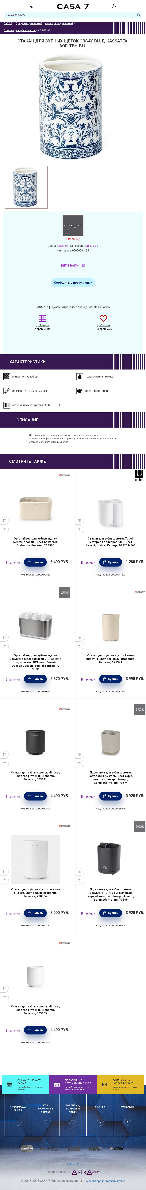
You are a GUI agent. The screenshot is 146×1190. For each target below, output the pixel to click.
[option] (26, 187)
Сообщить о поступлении (73, 282)
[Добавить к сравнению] (4, 521)
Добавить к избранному (103, 327)
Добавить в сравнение (42, 327)
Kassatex (62, 245)
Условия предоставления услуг (105, 1181)
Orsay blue (91, 245)
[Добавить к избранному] (4, 529)
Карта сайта (74, 1163)
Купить (38, 562)
